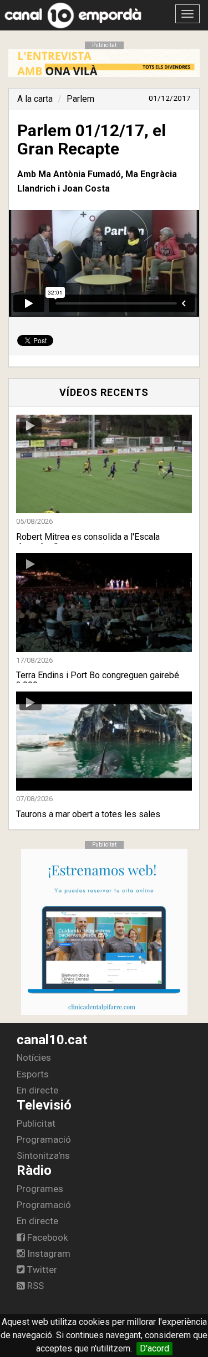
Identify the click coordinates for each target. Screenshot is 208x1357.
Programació (44, 1139)
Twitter (41, 1269)
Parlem (80, 99)
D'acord (154, 1348)
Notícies (34, 1057)
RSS (34, 1285)
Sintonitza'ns (43, 1155)
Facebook (46, 1237)
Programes (40, 1188)
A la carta (35, 99)
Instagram (47, 1253)
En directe (37, 1090)
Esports (33, 1074)
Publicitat (36, 1123)
